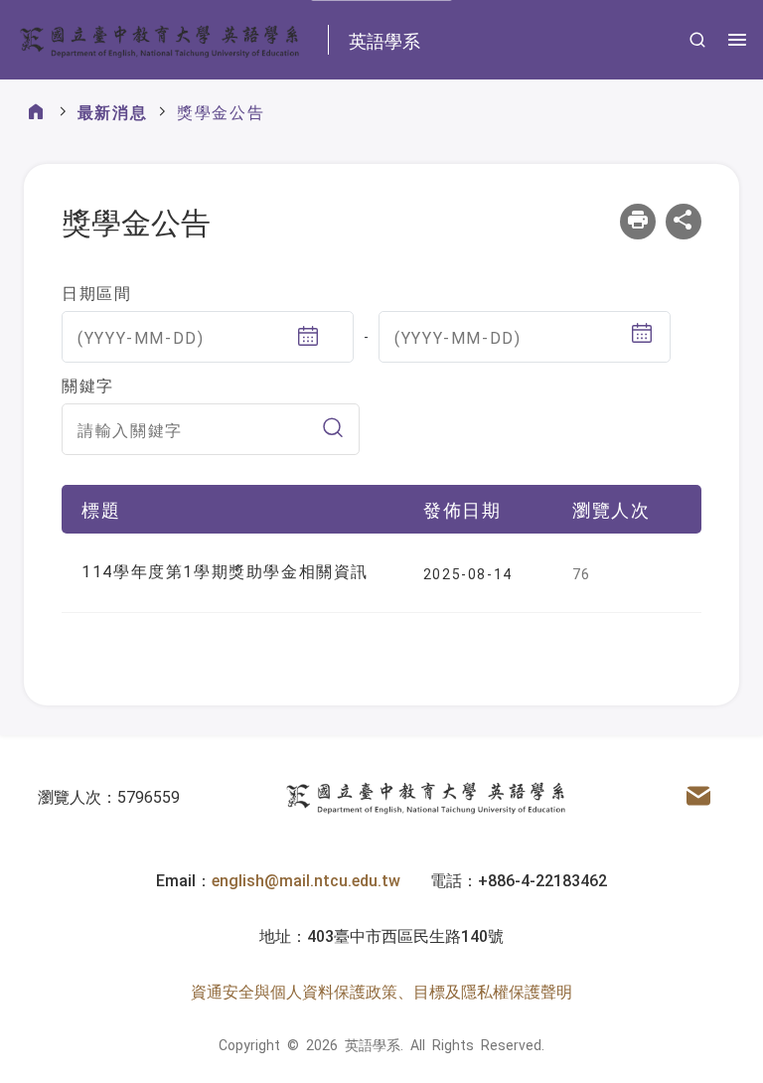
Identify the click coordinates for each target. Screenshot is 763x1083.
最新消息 (112, 111)
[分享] (683, 221)
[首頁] (36, 111)
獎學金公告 (220, 111)
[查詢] (697, 40)
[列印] (638, 221)
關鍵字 (88, 384)
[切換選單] (737, 40)
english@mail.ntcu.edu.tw (306, 879)
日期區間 (96, 292)
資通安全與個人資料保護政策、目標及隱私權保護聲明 (381, 991)
